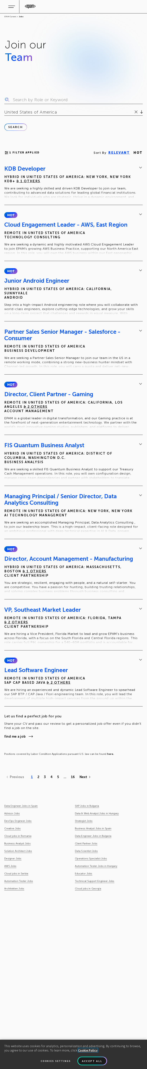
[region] (73, 1054)
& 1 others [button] (28, 181)
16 (73, 777)
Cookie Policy (88, 1050)
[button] (10, 215)
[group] (73, 182)
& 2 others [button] (36, 407)
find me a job (15, 737)
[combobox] (5, 112)
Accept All (92, 1061)
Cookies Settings (56, 1061)
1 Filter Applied (24, 152)
